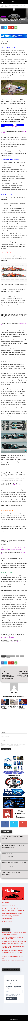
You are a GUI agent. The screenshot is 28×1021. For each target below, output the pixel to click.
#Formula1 (3, 549)
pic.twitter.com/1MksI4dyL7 (7, 637)
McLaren (21, 656)
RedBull (7, 657)
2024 (7, 656)
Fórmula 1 (3, 16)
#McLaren (20, 547)
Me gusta (5, 821)
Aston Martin (12, 656)
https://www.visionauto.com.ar (8, 905)
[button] (25, 2)
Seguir (14, 821)
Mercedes (3, 657)
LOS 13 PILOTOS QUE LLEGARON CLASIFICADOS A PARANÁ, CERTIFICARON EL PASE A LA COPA (14, 942)
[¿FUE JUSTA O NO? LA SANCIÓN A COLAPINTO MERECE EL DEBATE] (14, 702)
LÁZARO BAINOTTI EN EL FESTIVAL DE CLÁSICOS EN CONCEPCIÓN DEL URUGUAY (14, 933)
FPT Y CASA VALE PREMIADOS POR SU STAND (13, 961)
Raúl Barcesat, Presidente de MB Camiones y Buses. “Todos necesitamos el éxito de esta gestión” (8, 675)
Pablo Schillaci (5, 838)
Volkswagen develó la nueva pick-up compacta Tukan (12, 957)
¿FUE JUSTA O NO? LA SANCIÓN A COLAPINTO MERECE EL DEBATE (14, 706)
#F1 (24, 547)
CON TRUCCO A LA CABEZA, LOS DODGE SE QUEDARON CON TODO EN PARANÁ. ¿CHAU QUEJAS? (12, 952)
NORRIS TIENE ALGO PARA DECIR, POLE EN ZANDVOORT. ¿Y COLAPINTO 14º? (23, 707)
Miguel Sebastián (6, 847)
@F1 (14, 125)
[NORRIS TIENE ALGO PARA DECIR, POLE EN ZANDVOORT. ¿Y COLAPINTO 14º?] (23, 702)
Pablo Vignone (5, 22)
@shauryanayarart (6, 547)
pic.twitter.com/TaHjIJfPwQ (12, 126)
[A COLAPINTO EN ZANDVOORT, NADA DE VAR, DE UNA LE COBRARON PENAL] (5, 702)
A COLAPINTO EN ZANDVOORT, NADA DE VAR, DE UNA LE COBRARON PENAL (5, 707)
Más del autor (20, 696)
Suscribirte (23, 821)
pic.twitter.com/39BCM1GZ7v (13, 549)
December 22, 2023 (16, 484)
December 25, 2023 (14, 641)
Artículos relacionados (9, 696)
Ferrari (17, 656)
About (11, 1017)
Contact (16, 1017)
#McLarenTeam (14, 547)
